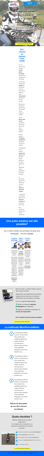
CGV (35, 453)
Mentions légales (28, 453)
